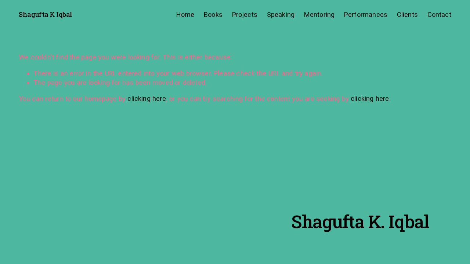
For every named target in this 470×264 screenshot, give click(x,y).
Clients (407, 14)
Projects (244, 14)
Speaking (280, 14)
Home (185, 14)
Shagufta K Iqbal (45, 14)
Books (213, 14)
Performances (365, 14)
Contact (439, 14)
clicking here (146, 98)
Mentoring (319, 14)
